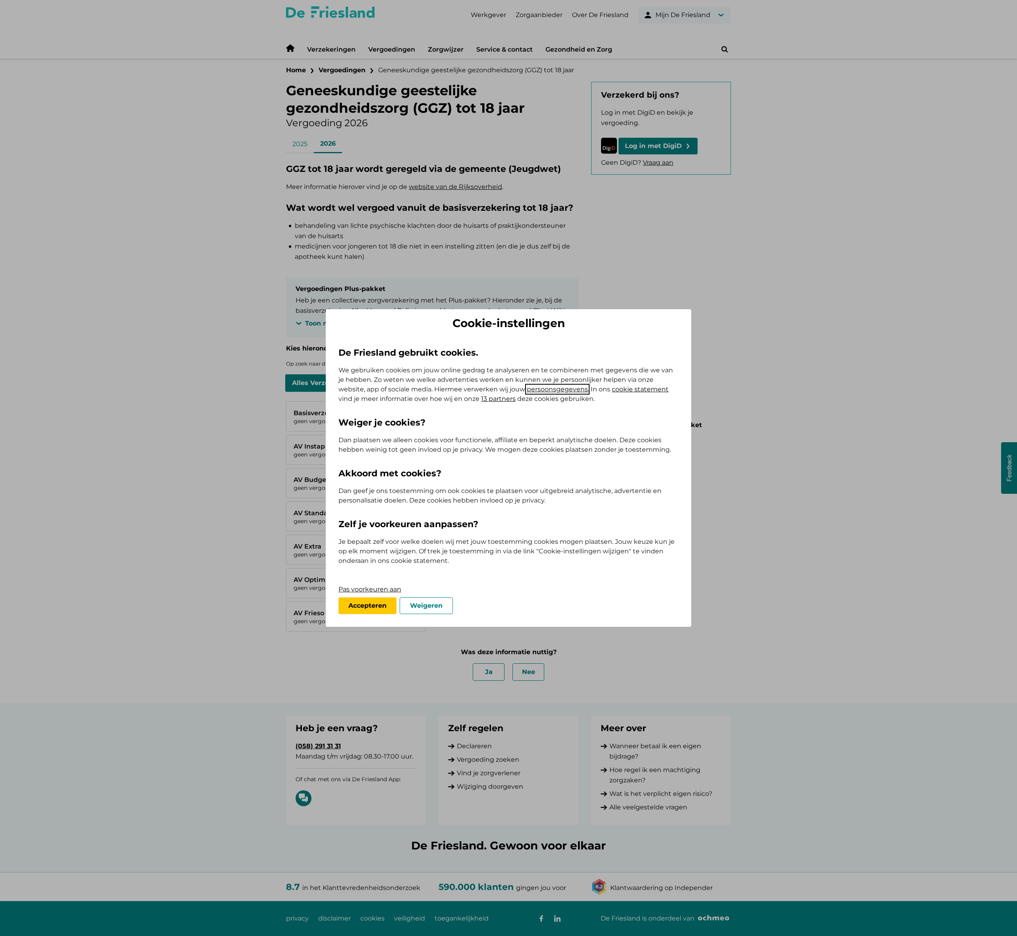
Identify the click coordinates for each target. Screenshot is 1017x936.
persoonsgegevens (557, 389)
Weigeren (426, 605)
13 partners (498, 399)
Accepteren (367, 605)
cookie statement (640, 389)
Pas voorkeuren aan (369, 589)
